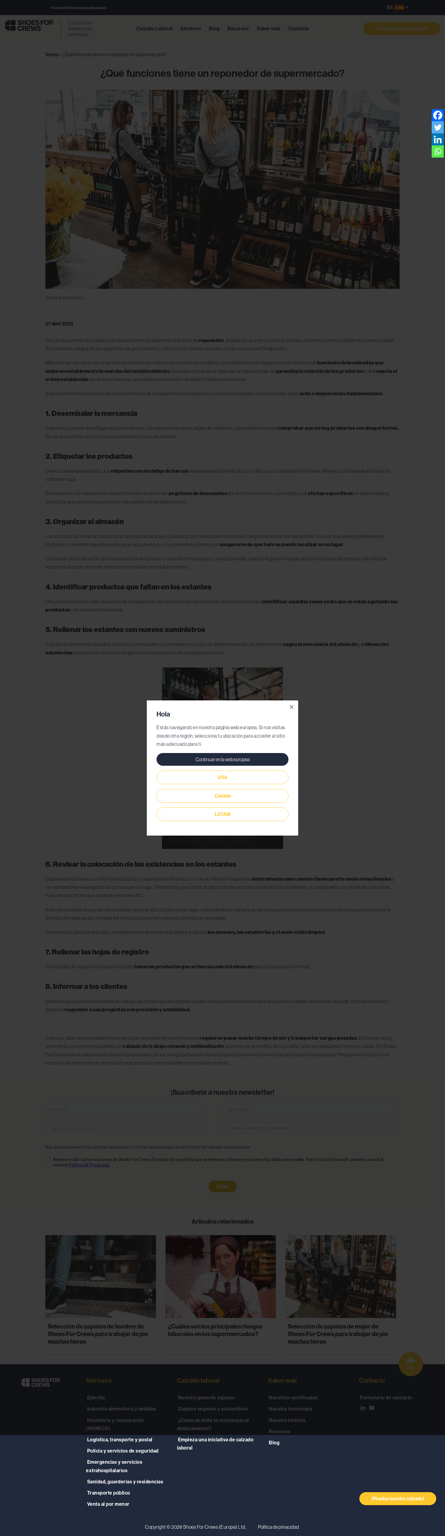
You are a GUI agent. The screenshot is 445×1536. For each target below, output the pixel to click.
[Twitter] (438, 127)
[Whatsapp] (438, 151)
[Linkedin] (438, 139)
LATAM (222, 814)
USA (222, 777)
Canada (223, 796)
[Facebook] (438, 115)
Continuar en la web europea (223, 759)
